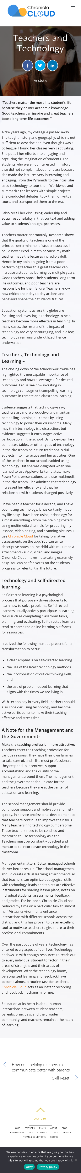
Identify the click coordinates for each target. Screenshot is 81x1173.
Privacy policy (48, 1166)
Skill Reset (36, 1078)
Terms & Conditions (34, 1136)
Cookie (54, 1136)
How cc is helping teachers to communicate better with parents (41, 1067)
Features (29, 1128)
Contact (42, 1132)
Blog (64, 1128)
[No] (76, 1160)
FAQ (31, 1132)
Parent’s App (17, 1132)
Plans (42, 1128)
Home (17, 1128)
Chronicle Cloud (20, 536)
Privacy (67, 1132)
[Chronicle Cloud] (31, 16)
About (53, 1128)
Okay (29, 1166)
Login (55, 1132)
